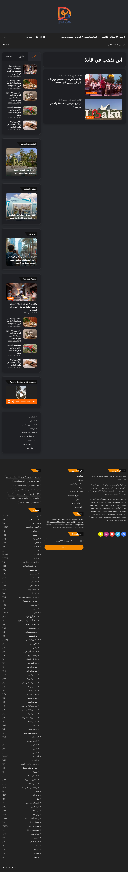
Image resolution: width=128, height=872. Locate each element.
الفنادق (103, 37)
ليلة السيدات (32, 663)
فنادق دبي (12, 498)
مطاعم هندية (32, 714)
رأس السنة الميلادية (30, 566)
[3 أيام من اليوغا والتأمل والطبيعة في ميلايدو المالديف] (30, 125)
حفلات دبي (21, 489)
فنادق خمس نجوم (30, 628)
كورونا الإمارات (33, 842)
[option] (21, 162)
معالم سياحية (32, 783)
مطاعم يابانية (32, 721)
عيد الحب (34, 581)
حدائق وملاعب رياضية (29, 764)
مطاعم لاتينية (32, 702)
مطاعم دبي (35, 502)
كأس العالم (33, 593)
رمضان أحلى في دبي (31, 818)
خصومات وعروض (32, 803)
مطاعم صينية (32, 698)
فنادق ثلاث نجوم (31, 624)
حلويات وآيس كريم (30, 651)
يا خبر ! (110, 44)
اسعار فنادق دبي (34, 485)
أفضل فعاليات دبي (33, 481)
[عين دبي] (64, 16)
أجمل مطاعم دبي (26, 477)
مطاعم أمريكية (31, 671)
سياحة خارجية (34, 826)
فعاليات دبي (35, 498)
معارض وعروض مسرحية (28, 597)
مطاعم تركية (32, 686)
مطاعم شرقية (32, 694)
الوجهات (78, 37)
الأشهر (21, 56)
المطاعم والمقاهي (91, 37)
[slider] (23, 401)
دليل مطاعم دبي (21, 494)
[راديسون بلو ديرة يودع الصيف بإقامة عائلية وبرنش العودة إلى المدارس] (30, 69)
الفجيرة (36, 547)
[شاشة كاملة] (9, 401)
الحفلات (34, 558)
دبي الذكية (35, 811)
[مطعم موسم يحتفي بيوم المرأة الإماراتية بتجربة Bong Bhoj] (30, 84)
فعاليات (10, 494)
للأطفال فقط (32, 776)
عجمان (36, 838)
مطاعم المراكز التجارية (28, 682)
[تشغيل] (33, 401)
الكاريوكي (33, 644)
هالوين (35, 609)
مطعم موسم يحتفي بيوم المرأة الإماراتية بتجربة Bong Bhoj (14, 83)
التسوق (34, 760)
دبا (36, 550)
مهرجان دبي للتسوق (30, 601)
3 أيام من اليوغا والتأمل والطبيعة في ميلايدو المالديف (14, 124)
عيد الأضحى (33, 570)
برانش (35, 647)
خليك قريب (27, 444)
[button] (21, 395)
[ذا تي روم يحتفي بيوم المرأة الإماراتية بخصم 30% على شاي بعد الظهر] (30, 96)
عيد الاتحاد (33, 574)
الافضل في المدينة (28, 432)
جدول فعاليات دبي (33, 489)
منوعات (36, 849)
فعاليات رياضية (32, 589)
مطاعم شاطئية (31, 690)
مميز (37, 846)
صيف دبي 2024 (119, 44)
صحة (35, 857)
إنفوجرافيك (35, 523)
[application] (21, 395)
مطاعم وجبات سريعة (29, 717)
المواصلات (35, 737)
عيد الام (34, 578)
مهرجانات (33, 605)
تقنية (37, 791)
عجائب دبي (35, 834)
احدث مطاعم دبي (19, 481)
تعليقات (9, 56)
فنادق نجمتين (32, 636)
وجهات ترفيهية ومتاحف (28, 787)
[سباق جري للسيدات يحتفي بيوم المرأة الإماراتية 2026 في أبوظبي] (30, 110)
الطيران (34, 752)
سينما (35, 772)
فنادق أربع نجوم (31, 616)
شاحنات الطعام (31, 659)
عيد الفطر (33, 585)
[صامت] (13, 401)
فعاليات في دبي (23, 498)
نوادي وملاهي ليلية (30, 733)
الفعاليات (113, 37)
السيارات (34, 748)
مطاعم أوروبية (32, 675)
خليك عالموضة (34, 807)
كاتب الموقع (76, 76)
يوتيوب (34, 535)
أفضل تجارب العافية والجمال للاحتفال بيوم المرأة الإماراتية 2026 (22, 169)
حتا (38, 799)
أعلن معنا (30, 448)
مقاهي (35, 725)
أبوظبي (37, 477)
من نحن (31, 440)
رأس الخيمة (35, 814)
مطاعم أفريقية (32, 667)
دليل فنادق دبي (34, 494)
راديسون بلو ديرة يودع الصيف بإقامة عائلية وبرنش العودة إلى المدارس (23, 306)
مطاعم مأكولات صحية (29, 710)
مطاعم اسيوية (32, 679)
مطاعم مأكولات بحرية (29, 706)
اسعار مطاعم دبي (20, 485)
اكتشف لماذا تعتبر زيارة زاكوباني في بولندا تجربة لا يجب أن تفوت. (24, 259)
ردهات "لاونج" (32, 655)
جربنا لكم (35, 795)
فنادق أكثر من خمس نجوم (27, 620)
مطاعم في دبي (24, 502)
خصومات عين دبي (67, 37)
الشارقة (36, 543)
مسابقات (34, 531)
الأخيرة (34, 56)
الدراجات (34, 745)
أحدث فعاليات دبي (11, 477)
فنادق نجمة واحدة (30, 632)
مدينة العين (33, 519)
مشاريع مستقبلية (26, 436)
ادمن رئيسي (76, 100)
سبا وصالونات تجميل (29, 768)
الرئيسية (122, 37)
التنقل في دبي (32, 741)
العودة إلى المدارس (30, 562)
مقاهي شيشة (32, 729)
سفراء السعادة (33, 822)
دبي (13, 489)
